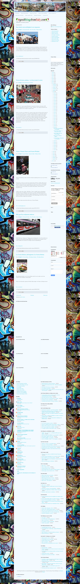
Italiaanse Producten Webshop (21, 391)
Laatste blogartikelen (20, 469)
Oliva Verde (19, 426)
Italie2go (18, 441)
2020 (53, 72)
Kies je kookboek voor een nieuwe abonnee (48, 457)
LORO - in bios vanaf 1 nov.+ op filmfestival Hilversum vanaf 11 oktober (52, 433)
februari (54, 157)
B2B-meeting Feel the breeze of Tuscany (48, 477)
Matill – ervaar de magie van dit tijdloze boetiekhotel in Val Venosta (52, 413)
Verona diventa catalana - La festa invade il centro (29, 80)
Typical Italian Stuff (53, 171)
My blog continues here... (21, 420)
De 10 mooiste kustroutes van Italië (47, 423)
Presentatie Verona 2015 (45, 476)
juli (53, 91)
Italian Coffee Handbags (43, 13)
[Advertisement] (32, 71)
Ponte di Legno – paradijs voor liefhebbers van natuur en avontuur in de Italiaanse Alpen (52, 416)
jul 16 (55, 115)
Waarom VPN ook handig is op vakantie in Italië (49, 425)
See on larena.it (18, 127)
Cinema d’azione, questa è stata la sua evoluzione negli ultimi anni (52, 561)
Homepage (32, 295)
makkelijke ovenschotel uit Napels (22, 416)
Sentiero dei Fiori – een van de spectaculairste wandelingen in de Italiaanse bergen (52, 418)
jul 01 (55, 149)
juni (53, 151)
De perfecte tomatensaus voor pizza (47, 513)
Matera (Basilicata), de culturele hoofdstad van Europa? (50, 532)
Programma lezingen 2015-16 (21, 431)
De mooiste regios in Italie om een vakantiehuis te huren (50, 503)
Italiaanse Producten (37, 15)
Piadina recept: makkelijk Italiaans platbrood (49, 509)
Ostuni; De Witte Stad (45, 533)
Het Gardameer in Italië (21, 438)
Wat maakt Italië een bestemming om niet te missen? (50, 543)
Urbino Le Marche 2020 (20, 406)
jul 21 (55, 107)
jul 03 (55, 146)
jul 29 (55, 95)
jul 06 (55, 142)
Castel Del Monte (19, 399)
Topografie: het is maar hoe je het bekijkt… (48, 554)
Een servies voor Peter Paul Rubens (47, 444)
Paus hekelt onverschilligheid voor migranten (28, 27)
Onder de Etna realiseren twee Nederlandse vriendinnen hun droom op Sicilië (52, 459)
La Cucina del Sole (20, 423)
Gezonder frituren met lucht (46, 468)
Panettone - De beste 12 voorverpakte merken (49, 443)
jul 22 (55, 106)
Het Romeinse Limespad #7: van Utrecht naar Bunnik (50, 409)
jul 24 (55, 103)
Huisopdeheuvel (19, 455)
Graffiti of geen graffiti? (45, 522)
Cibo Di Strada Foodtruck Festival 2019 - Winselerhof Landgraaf (52, 384)
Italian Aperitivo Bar (28, 15)
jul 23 (55, 104)
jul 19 (55, 110)
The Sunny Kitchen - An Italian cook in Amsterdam (25, 419)
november (54, 85)
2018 (53, 75)
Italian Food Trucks (33, 13)
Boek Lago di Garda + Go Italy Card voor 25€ (24, 438)
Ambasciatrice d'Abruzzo (21, 466)
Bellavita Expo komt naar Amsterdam (47, 475)
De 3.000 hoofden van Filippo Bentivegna (48, 518)
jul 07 (55, 140)
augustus (54, 90)
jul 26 (55, 100)
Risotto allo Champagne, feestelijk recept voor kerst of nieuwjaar (52, 486)
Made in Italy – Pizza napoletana (47, 480)
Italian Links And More (19, 15)
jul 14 (55, 118)
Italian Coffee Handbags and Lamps (22, 384)
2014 (53, 81)
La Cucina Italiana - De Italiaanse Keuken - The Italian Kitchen (33, 257)
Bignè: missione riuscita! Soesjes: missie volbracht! (24, 402)
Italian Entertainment (24, 13)
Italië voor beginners (45, 541)
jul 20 (55, 109)
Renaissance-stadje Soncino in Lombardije (48, 491)
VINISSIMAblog (20, 452)
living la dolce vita (20, 462)
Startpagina (17, 13)
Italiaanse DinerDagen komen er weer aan (48, 479)
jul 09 (55, 125)
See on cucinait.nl (19, 286)
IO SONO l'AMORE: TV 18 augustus (47, 437)
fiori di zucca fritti (19, 435)
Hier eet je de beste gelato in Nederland (48, 461)
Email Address (57, 193)
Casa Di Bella (19, 387)
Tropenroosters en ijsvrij (45, 553)
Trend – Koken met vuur (45, 466)
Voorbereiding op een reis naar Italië (47, 539)
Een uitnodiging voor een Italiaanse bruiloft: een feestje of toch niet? (52, 551)
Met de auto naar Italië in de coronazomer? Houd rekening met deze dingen (52, 502)
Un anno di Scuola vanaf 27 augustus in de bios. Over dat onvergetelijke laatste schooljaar (51, 395)
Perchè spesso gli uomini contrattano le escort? (49, 567)
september (54, 88)
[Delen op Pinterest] (23, 61)
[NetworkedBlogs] (57, 225)
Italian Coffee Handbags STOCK (22, 393)
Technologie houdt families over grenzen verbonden (50, 401)
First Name (53, 196)
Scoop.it (20, 29)
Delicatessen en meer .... (55, 41)
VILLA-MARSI (19, 405)
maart (54, 156)
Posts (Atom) (23, 297)
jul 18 (55, 112)
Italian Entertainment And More (27, 82)
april (54, 154)
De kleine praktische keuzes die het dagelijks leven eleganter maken (52, 496)
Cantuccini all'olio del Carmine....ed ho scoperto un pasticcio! (26, 445)
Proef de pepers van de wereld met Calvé (48, 470)
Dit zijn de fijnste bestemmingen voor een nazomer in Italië (51, 456)
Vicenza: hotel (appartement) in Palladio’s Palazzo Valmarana (51, 489)
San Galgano (19, 413)
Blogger (43, 571)
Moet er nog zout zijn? (45, 520)
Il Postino (43, 530)
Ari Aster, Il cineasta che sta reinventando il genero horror (51, 565)
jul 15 (55, 116)
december (54, 84)
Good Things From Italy (28, 5)
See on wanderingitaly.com (20, 205)
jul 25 (55, 101)
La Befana (18, 449)
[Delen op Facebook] (22, 61)
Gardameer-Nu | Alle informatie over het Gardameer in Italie (26, 473)
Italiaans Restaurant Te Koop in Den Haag (23, 409)
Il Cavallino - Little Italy (56, 34)
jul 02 (55, 148)
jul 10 (55, 124)
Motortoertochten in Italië (46, 537)
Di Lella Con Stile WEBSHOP (22, 392)
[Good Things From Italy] (51, 166)
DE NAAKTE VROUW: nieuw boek (47, 436)
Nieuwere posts (18, 295)
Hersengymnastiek (44, 547)
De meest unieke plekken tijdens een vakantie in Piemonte (51, 498)
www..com (19, 576)
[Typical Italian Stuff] (51, 172)
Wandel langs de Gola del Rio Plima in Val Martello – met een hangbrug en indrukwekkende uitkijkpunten (51, 412)
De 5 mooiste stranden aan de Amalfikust (48, 427)
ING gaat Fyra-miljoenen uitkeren (25, 214)
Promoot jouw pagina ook (54, 167)
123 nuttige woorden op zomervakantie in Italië (49, 428)
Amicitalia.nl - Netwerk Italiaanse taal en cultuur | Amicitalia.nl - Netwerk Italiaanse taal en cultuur (25, 430)
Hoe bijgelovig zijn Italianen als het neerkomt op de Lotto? (51, 446)
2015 (53, 79)
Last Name (53, 199)
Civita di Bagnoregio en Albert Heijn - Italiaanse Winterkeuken (51, 528)
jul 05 (55, 143)
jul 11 (55, 122)
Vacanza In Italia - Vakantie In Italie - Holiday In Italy (31, 153)
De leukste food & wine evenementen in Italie (49, 447)
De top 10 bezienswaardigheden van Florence (49, 499)
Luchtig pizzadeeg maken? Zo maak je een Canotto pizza (50, 511)
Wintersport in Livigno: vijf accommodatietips (49, 488)
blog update (19, 463)
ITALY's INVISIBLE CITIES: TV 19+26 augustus (50, 438)
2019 (53, 74)
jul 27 (55, 98)
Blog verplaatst (19, 452)
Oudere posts (45, 295)
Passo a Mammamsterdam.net (21, 459)
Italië (18, 471)
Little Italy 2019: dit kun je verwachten (48, 386)
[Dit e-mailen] (19, 61)
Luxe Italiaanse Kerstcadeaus (46, 388)
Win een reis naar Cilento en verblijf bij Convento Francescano (51, 454)
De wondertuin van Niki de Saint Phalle (48, 521)
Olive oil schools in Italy (21, 427)
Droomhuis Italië (20, 412)
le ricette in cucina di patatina (22, 434)
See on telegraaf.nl (19, 245)
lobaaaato (61, 570)
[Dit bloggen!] (20, 61)
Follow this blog (57, 227)
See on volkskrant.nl (19, 56)
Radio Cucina (19, 401)
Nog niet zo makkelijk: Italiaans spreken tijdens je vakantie (51, 424)
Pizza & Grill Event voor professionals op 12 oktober (50, 398)
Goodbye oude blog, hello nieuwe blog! (23, 423)
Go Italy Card (45, 15)
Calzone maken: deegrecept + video (47, 507)
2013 (53, 82)
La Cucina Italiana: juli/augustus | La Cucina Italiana (30, 254)
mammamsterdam (20, 459)
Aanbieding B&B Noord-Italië (21, 442)
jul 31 (55, 92)
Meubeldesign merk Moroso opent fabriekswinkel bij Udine (51, 448)
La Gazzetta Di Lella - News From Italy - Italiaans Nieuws (32, 29)
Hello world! (44, 465)
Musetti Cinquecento (52, 13)
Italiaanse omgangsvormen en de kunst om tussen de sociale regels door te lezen (53, 549)
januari (54, 158)
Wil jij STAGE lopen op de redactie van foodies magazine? (51, 469)
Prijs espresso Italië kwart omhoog (47, 397)
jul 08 (55, 127)
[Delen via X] (21, 61)
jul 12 (55, 121)
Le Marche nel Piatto (20, 445)
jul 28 (55, 97)
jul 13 (55, 119)
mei (53, 153)
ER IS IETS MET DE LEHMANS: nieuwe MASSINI (50, 435)
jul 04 (55, 145)
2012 (53, 160)
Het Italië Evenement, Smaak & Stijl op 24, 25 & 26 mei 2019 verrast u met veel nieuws (52, 390)
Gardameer (19, 448)
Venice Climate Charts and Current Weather (27, 151)
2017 (53, 77)
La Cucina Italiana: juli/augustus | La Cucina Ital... (59, 138)
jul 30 (55, 94)
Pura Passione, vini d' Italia (21, 466)
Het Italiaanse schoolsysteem (21, 456)
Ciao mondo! (44, 517)
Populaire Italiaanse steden (46, 540)
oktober (54, 87)
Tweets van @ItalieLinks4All (55, 183)
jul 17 (55, 113)
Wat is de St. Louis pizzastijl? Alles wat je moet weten (50, 510)
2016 (53, 78)
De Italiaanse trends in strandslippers (47, 399)
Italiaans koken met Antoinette (22, 416)
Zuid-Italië (19, 398)
